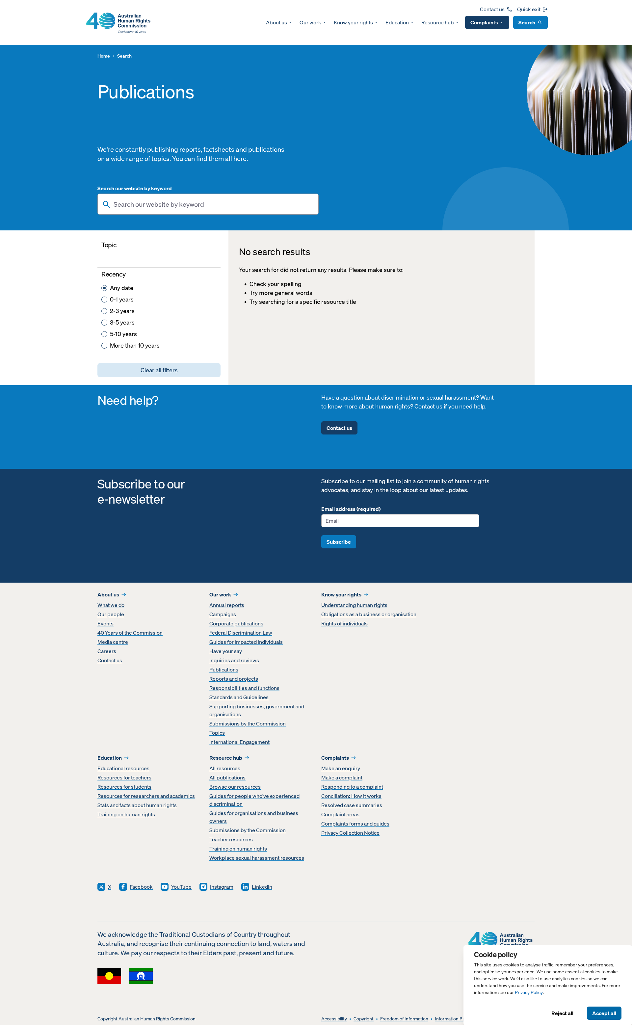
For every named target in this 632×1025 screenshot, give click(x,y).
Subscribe (339, 542)
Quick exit (528, 9)
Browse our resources (235, 787)
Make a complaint (341, 777)
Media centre (112, 642)
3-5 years (122, 322)
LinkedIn (262, 887)
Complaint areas (340, 814)
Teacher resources (231, 839)
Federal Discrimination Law (240, 633)
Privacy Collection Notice (350, 833)
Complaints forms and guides (355, 824)
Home (103, 56)
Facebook (141, 887)
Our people (110, 614)
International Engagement (239, 742)
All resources (224, 768)
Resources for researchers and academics (146, 796)
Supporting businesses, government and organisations (256, 710)
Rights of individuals (344, 623)
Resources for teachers (124, 777)
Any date (121, 287)
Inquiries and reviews (234, 660)
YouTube (181, 887)
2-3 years (122, 310)
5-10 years (123, 333)
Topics (217, 733)
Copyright (364, 1018)
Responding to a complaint (352, 787)
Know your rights (353, 22)
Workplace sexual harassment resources (256, 858)
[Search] (107, 204)
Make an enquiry (340, 768)
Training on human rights (126, 814)
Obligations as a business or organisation (368, 614)
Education (397, 22)
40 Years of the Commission (130, 633)
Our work (310, 22)
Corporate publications (236, 623)
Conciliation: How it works (351, 796)
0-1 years (122, 299)
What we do (110, 605)
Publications (223, 669)
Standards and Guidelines (239, 697)
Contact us (492, 9)
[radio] (104, 288)
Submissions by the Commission (247, 723)
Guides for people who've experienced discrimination (254, 800)
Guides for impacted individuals (246, 642)
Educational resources (123, 768)
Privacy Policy (529, 992)
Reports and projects (233, 679)
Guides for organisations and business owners (253, 817)
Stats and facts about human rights (137, 805)
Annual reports (226, 605)
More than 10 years (135, 345)
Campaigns (222, 614)
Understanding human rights (354, 605)
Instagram (221, 887)
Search (526, 22)
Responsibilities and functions (244, 688)
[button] (159, 370)
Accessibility (334, 1018)
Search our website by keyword (134, 188)
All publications (227, 777)
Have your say (225, 651)
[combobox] (208, 204)
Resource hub (437, 22)
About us (276, 22)
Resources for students (124, 787)
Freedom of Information (404, 1018)
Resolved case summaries (351, 805)
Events (105, 623)
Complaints (484, 22)
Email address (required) (351, 509)
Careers (106, 651)
